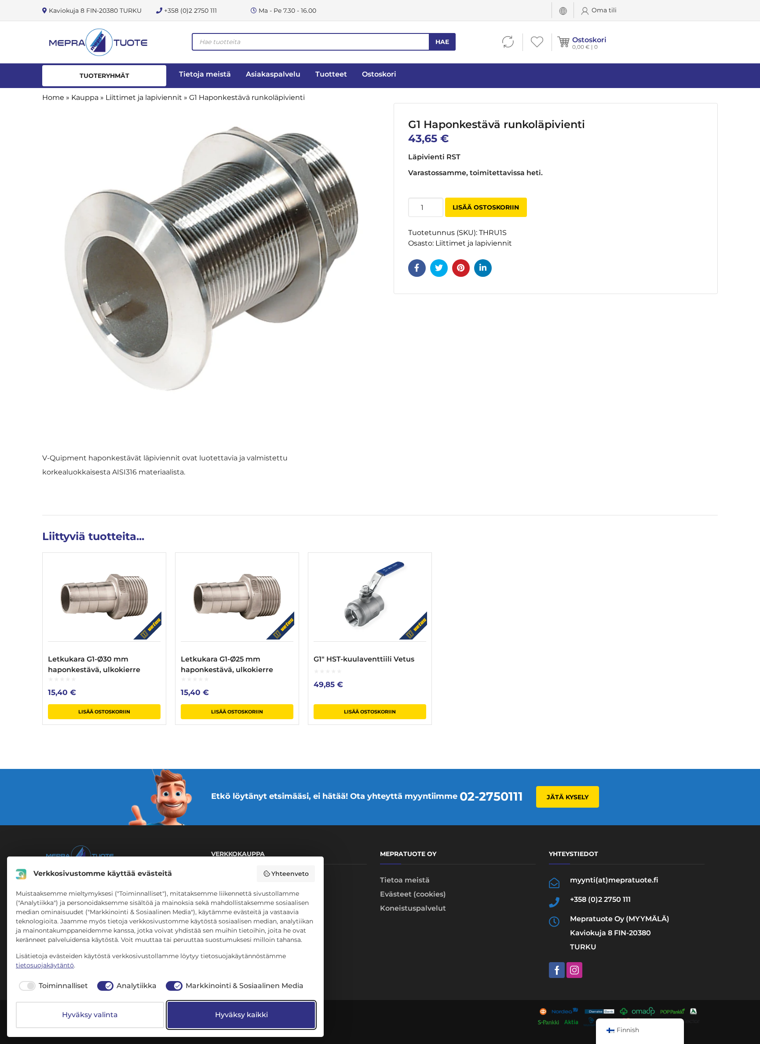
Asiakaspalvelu (273, 74)
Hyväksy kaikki (241, 1015)
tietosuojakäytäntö (45, 965)
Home (53, 97)
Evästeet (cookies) (413, 894)
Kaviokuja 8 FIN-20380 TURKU (94, 11)
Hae (442, 42)
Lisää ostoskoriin (486, 207)
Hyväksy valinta (90, 1015)
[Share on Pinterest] (461, 268)
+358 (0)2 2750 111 (189, 11)
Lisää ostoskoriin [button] (104, 712)
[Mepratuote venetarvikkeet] (97, 42)
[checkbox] (52, 986)
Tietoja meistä (205, 74)
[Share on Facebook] (417, 268)
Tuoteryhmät (104, 76)
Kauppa (85, 97)
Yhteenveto (290, 874)
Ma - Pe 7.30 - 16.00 (286, 11)
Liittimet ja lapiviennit (144, 97)
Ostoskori (589, 40)
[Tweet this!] (439, 268)
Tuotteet (331, 74)
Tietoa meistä (405, 880)
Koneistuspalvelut (413, 908)
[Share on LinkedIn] (483, 268)
